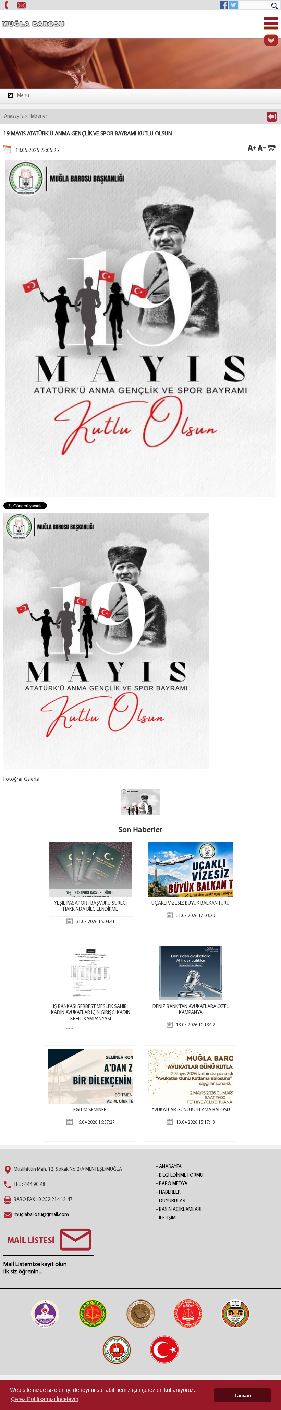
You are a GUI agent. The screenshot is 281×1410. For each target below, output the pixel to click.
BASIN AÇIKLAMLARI (180, 1209)
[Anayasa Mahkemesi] (45, 1313)
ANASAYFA (170, 1166)
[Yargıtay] (93, 1313)
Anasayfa (14, 116)
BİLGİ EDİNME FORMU (181, 1175)
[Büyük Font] (252, 150)
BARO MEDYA (173, 1184)
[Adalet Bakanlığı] (117, 1349)
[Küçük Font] (262, 150)
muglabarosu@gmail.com (41, 1214)
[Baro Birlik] (236, 1313)
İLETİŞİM (167, 1218)
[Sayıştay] (188, 1313)
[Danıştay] (140, 1313)
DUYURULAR (172, 1201)
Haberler (38, 116)
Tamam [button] (242, 1395)
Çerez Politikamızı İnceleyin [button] (44, 1399)
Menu (23, 96)
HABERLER (170, 1192)
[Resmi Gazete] (164, 1349)
